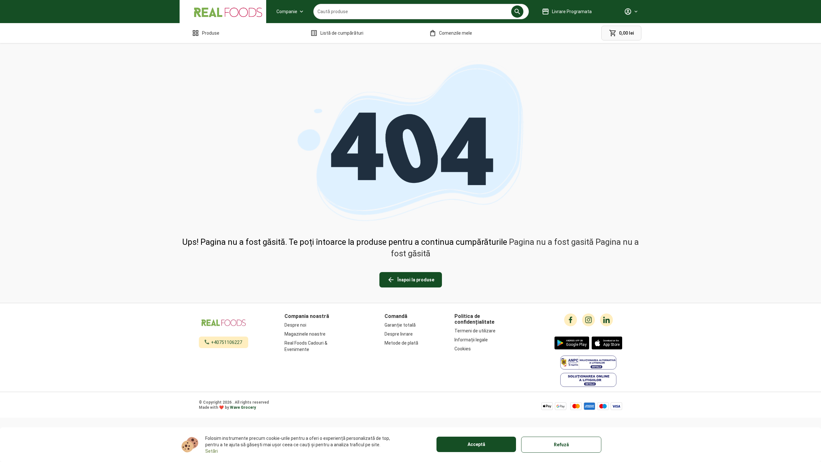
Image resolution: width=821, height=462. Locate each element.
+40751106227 (226, 342)
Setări (211, 451)
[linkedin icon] (606, 319)
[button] (517, 11)
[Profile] (630, 11)
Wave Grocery (243, 407)
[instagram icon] (588, 319)
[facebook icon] (570, 319)
